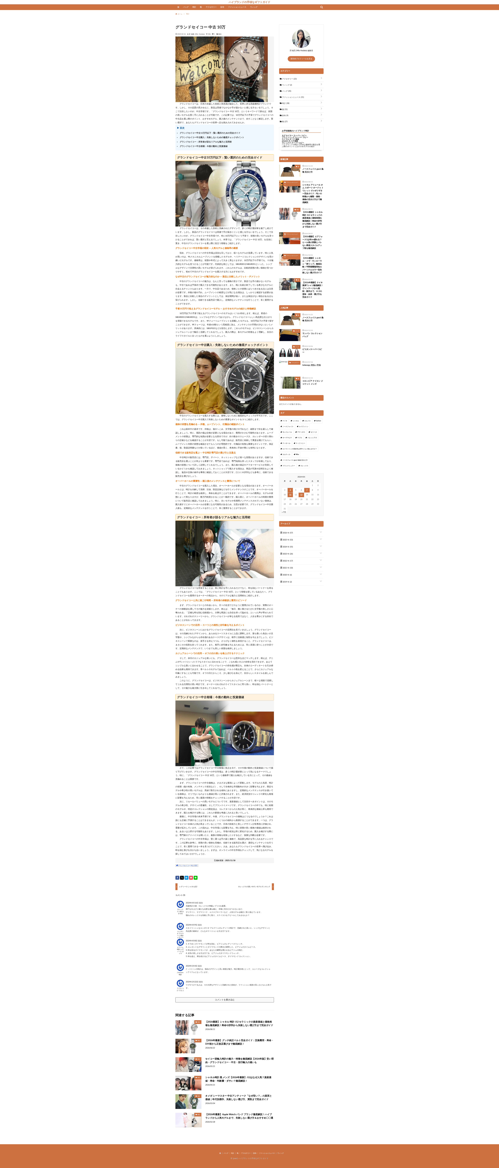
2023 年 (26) (287, 554)
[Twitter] (182, 878)
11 (290, 495)
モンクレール (287, 432)
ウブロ (299, 437)
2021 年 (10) (287, 568)
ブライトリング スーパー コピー (295, 137)
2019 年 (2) (287, 582)
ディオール (286, 443)
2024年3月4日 (192, 966)
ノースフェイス (288, 426)
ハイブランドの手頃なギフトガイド (249, 2)
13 (301, 495)
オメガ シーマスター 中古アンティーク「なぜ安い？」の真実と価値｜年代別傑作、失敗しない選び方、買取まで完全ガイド (238, 1098)
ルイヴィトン (303, 426)
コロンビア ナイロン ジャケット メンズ (312, 382)
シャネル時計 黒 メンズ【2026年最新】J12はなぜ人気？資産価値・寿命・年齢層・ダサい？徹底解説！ (238, 1079)
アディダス (301, 432)
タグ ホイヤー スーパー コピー (294, 136)
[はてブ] (186, 878)
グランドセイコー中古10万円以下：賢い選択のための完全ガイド (210, 133)
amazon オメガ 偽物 (290, 141)
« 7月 (284, 512)
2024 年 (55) (287, 547)
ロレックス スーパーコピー (293, 143)
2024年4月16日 (192, 903)
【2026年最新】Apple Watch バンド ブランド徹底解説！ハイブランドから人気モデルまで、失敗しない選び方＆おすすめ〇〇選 (239, 1116)
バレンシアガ (312, 437)
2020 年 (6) (287, 575)
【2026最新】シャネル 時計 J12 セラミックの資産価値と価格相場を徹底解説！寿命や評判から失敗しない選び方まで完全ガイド (239, 1024)
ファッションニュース (237, 7)
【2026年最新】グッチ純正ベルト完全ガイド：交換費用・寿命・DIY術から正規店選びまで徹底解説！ (239, 1042)
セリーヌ (314, 432)
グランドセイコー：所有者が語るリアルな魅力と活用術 (206, 142)
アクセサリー (211, 7)
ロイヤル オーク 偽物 (290, 139)
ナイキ (285, 421)
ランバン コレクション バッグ (312, 334)
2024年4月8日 (192, 941)
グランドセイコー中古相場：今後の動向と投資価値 (204, 146)
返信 (201, 903)
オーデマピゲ (287, 437)
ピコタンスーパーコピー (312, 350)
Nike (297, 454)
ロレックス (304, 466)
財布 (222, 7)
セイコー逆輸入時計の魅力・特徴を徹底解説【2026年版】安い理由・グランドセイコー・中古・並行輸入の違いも (239, 1061)
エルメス (307, 421)
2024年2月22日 (192, 982)
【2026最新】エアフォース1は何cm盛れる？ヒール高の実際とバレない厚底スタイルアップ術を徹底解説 (312, 242)
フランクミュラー (289, 466)
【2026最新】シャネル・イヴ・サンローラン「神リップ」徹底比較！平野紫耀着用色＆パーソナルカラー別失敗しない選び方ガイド (312, 265)
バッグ (186, 7)
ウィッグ (253, 7)
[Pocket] (191, 878)
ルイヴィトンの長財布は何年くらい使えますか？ (300, 449)
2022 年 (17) (287, 561)
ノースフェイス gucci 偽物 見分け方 (312, 170)
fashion (318, 421)
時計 (194, 7)
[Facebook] (177, 878)
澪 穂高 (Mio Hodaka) (197, 34)
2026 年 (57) (287, 533)
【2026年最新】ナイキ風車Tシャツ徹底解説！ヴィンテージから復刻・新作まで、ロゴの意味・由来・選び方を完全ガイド (312, 290)
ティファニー (300, 443)
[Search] (322, 7)
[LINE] (196, 878)
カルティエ (286, 454)
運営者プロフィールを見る (301, 59)
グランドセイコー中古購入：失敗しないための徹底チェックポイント (212, 137)
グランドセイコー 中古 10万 (188, 865)
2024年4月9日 (192, 925)
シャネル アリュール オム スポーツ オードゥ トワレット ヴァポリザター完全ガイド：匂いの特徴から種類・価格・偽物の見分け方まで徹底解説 (312, 193)
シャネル (296, 421)
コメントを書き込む (225, 1000)
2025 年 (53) (287, 540)
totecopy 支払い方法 (311, 365)
